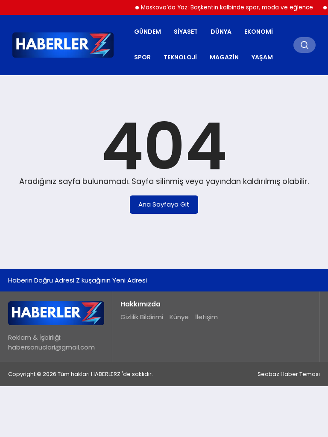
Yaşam (262, 57)
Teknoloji (180, 57)
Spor (142, 57)
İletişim (206, 316)
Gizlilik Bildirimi (141, 316)
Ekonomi (258, 31)
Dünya (221, 31)
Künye (179, 316)
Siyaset (186, 31)
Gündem (147, 31)
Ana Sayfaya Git (164, 204)
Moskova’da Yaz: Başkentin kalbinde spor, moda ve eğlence (223, 7)
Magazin (224, 57)
